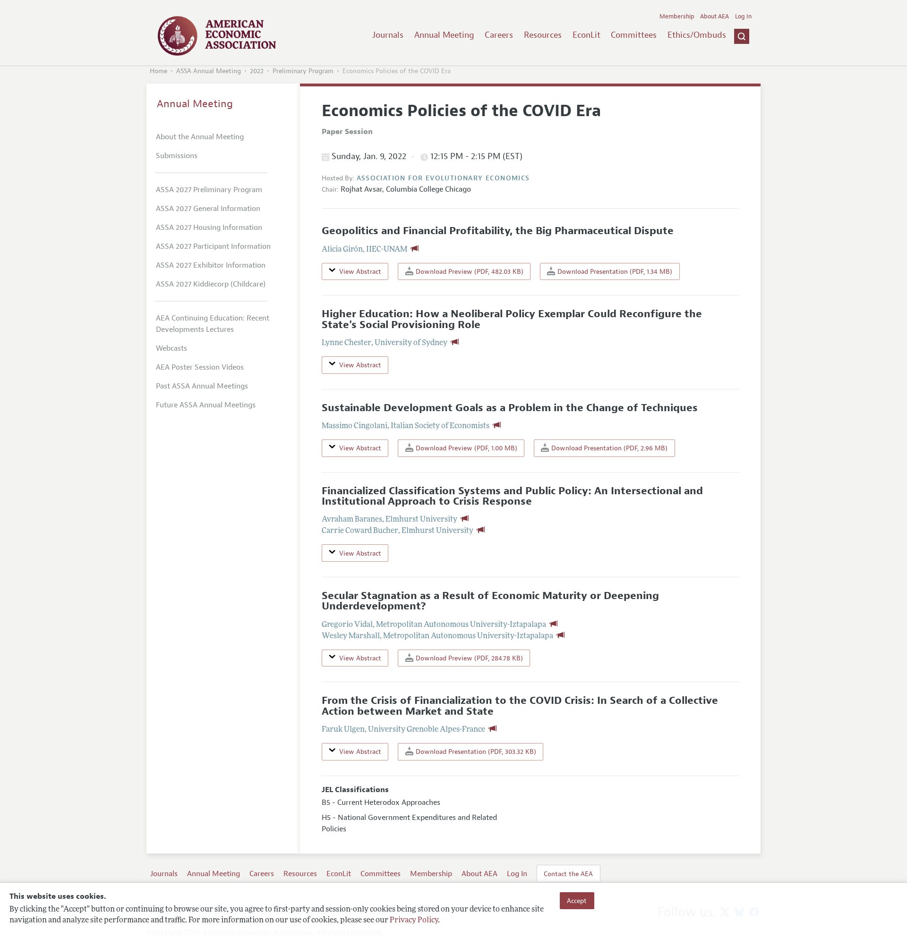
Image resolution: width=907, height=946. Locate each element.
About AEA (714, 16)
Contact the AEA (568, 874)
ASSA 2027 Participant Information (213, 246)
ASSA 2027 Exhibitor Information (210, 265)
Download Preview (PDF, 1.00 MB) (465, 448)
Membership (676, 16)
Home (158, 71)
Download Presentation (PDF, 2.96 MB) (608, 448)
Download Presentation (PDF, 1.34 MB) (614, 271)
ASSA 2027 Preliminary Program (209, 189)
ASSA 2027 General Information (208, 208)
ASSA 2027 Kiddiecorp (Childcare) (210, 284)
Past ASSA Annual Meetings (202, 386)
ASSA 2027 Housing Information (209, 227)
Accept (577, 900)
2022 (257, 71)
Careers (499, 35)
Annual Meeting (444, 35)
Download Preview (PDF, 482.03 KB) (468, 271)
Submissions (176, 155)
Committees (634, 35)
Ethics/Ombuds (696, 35)
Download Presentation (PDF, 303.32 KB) (475, 751)
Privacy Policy (414, 921)
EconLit (586, 35)
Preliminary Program (303, 71)
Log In (743, 16)
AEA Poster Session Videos (200, 367)
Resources (543, 35)
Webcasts (171, 348)
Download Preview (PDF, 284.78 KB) (468, 658)
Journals (387, 35)
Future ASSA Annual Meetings (206, 405)
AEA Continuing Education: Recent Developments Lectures (212, 323)
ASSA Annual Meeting (208, 71)
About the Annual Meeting (200, 137)
